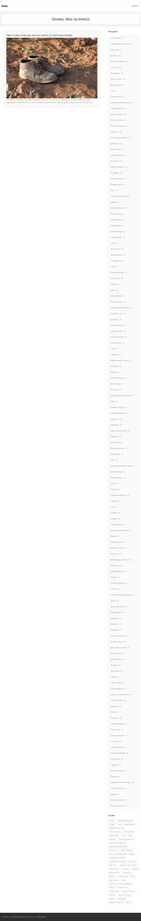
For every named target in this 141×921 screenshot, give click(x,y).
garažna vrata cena (116, 828)
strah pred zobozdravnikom (120, 884)
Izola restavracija (117, 272)
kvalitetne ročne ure (117, 843)
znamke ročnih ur (116, 902)
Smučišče (114, 624)
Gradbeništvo (116, 220)
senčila (112, 876)
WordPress (42, 917)
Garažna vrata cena (118, 196)
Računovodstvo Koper (119, 530)
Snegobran (115, 630)
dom (119, 824)
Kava (112, 290)
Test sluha (115, 718)
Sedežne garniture (118, 583)
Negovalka (115, 425)
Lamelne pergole (117, 337)
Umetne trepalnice (118, 735)
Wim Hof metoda (124, 895)
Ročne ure (115, 565)
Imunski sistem (116, 255)
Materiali (114, 372)
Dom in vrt (115, 161)
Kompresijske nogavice (120, 307)
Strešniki (114, 665)
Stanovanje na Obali (118, 647)
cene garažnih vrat (124, 821)
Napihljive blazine (117, 407)
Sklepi (113, 601)
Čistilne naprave (117, 108)
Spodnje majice (117, 642)
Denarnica (115, 132)
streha (111, 888)
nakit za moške (126, 850)
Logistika (114, 354)
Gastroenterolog (117, 208)
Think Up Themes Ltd (20, 917)
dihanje (112, 824)
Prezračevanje (116, 524)
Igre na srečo (116, 249)
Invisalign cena (116, 261)
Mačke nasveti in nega (119, 360)
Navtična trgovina (117, 413)
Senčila (113, 589)
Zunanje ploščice (117, 806)
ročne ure (127, 873)
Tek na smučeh (116, 700)
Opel (113, 460)
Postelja (114, 513)
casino (111, 821)
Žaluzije (114, 776)
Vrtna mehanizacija (118, 753)
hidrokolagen (114, 832)
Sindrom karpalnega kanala (121, 595)
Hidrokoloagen (117, 231)
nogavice (132, 862)
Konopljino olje (117, 313)
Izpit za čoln (115, 278)
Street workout (116, 653)
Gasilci (113, 202)
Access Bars (115, 38)
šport (128, 902)
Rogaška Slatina (117, 571)
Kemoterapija (116, 296)
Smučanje (114, 618)
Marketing (114, 366)
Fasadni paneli (116, 184)
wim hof (112, 895)
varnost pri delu (128, 891)
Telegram (114, 706)
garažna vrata (129, 824)
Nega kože (115, 419)
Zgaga (113, 794)
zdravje (112, 899)
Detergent (115, 143)
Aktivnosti (114, 50)
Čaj (112, 91)
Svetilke (113, 677)
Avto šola (114, 67)
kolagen (112, 839)
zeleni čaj (121, 899)
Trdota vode (115, 729)
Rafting (113, 536)
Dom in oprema (117, 155)
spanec (123, 880)
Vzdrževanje (115, 759)
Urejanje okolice (117, 747)
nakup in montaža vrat (118, 854)
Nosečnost (115, 442)
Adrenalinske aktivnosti (120, 44)
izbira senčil (114, 836)
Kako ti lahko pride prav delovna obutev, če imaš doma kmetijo (39, 35)
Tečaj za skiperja (117, 688)
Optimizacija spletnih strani (121, 466)
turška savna (114, 891)
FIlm (112, 190)
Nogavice (114, 436)
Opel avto (113, 865)
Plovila (113, 483)
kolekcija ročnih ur (126, 839)
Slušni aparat (116, 612)
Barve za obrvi (116, 79)
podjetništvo (114, 869)
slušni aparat (122, 876)
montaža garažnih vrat (118, 847)
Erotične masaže (117, 179)
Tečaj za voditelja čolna (120, 694)
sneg (132, 876)
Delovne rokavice (117, 126)
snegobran (113, 880)
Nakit (113, 401)
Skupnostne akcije (118, 606)
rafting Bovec (114, 873)
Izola (112, 266)
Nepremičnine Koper (119, 431)
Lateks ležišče (116, 343)
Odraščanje (115, 454)
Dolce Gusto (115, 149)
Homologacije (116, 237)
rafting (135, 869)
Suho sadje (115, 671)
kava (130, 836)
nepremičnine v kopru (117, 862)
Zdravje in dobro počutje (120, 782)
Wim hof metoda (117, 770)
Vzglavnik (114, 765)
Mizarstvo (114, 390)
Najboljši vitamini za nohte (121, 395)
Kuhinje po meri (117, 331)
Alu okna (114, 55)
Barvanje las (115, 73)
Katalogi (114, 284)
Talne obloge (116, 683)
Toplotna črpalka (117, 724)
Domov (134, 6)
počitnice (125, 869)
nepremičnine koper (117, 858)
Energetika (115, 173)
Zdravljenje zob (117, 788)
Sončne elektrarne (118, 636)
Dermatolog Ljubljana (119, 138)
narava (132, 854)
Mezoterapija (116, 384)
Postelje (114, 519)
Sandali (113, 577)
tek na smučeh (122, 888)
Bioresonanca (116, 85)
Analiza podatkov (117, 61)
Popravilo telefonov (118, 495)
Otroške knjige (116, 472)
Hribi (113, 243)
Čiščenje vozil (116, 96)
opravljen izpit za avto (128, 865)
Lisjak (113, 348)
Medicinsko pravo (118, 378)
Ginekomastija (116, 214)
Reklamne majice (117, 548)
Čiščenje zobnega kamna (120, 102)
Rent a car (114, 554)
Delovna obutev (117, 120)
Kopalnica (114, 319)
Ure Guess (115, 741)
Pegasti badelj (116, 478)
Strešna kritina (116, 659)
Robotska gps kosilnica (120, 560)
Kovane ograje (116, 325)
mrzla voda (113, 850)
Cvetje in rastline (117, 114)
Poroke (113, 501)
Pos (112, 507)
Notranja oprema (117, 448)
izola (123, 836)
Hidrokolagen (116, 225)
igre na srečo (128, 832)
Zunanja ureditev (117, 800)
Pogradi (114, 489)
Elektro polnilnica (117, 167)
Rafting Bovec (116, 542)
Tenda (113, 712)
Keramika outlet (117, 302)
